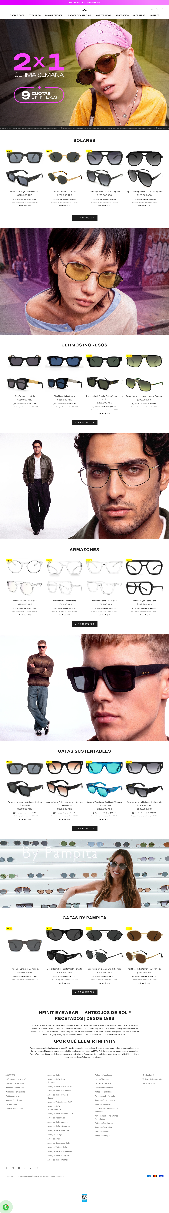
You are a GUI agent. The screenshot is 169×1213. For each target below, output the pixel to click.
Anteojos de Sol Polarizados (59, 1086)
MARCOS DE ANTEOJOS (79, 15)
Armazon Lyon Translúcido (64, 601)
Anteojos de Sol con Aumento (60, 1113)
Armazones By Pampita (105, 1096)
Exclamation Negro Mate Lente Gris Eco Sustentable (25, 803)
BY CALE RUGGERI (54, 15)
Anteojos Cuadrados (104, 1123)
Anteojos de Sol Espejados (58, 1155)
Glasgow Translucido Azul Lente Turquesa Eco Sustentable (104, 803)
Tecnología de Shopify (33, 1176)
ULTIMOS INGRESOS (84, 345)
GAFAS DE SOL (17, 15)
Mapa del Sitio (148, 1083)
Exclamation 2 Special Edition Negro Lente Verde (104, 397)
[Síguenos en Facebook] (7, 1168)
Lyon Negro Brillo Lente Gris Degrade (104, 191)
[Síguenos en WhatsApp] (36, 1168)
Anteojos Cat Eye (54, 1134)
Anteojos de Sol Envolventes (59, 1151)
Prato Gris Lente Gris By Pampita (25, 969)
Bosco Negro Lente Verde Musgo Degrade (144, 396)
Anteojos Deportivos (56, 1118)
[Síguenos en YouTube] (18, 1168)
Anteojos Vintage (102, 1135)
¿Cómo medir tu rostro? (16, 1079)
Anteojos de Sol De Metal (58, 1160)
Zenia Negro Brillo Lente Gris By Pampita (64, 969)
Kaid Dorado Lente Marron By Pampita (144, 969)
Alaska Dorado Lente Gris (65, 191)
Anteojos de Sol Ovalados (58, 1126)
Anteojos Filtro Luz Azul (105, 1100)
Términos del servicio (15, 1083)
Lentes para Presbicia (104, 1087)
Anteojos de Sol (54, 1075)
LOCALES (154, 15)
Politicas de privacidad (15, 1092)
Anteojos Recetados (103, 1075)
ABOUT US (10, 1075)
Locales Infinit (11, 1104)
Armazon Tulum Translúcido (25, 601)
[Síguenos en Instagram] (12, 1168)
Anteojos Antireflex (103, 1104)
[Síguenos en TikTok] (24, 1168)
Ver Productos (84, 218)
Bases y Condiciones (14, 1100)
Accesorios (122, 15)
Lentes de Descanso (103, 1083)
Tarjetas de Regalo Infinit (152, 1079)
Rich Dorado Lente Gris (25, 396)
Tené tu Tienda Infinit (14, 1108)
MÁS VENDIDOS (103, 15)
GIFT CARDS (139, 15)
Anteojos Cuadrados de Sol (59, 1143)
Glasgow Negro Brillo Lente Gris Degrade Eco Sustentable (144, 803)
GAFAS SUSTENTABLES (84, 751)
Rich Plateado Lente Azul (64, 396)
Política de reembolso (15, 1087)
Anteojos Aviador (54, 1139)
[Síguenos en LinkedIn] (30, 1168)
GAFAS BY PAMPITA (84, 918)
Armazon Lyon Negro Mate (144, 601)
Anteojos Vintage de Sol (57, 1147)
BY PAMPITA (35, 15)
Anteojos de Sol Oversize (58, 1130)
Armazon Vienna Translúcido (104, 601)
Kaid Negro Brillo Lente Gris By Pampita (104, 969)
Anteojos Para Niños (103, 1092)
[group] (84, 72)
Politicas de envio (13, 1096)
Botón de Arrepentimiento (53, 1176)
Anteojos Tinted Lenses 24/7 (59, 1102)
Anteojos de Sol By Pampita (59, 1090)
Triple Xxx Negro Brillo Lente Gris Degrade (144, 191)
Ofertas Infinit (148, 1075)
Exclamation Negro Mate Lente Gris (25, 191)
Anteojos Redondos (103, 1127)
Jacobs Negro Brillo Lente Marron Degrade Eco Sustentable (64, 803)
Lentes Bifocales (102, 1079)
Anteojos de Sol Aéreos (57, 1122)
